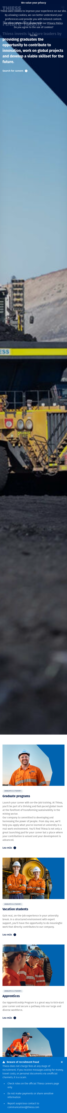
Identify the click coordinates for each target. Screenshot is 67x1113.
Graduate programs (16, 796)
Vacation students (15, 909)
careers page (52, 1083)
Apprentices (11, 996)
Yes (32, 35)
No (35, 35)
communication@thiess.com (23, 1107)
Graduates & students (12, 791)
